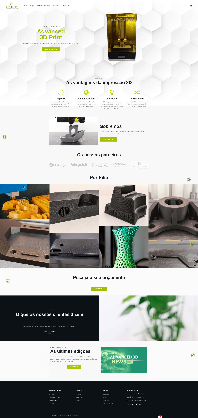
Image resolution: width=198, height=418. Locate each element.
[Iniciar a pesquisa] (191, 6)
